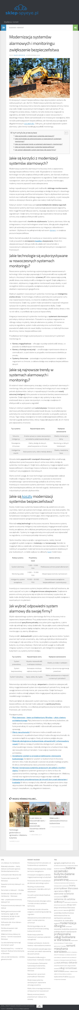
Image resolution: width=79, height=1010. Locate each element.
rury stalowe (67, 955)
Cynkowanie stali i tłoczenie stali (11, 875)
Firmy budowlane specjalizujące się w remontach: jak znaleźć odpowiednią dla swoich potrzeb (39, 951)
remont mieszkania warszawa (64, 948)
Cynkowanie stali (58, 896)
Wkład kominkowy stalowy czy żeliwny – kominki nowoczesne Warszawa (11, 936)
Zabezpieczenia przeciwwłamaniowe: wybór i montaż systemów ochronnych (39, 920)
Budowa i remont (16, 28)
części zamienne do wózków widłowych (64, 899)
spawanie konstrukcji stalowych (69, 957)
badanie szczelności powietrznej (64, 877)
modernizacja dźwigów (65, 924)
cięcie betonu (59, 891)
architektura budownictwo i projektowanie (64, 865)
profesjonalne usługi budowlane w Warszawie (64, 937)
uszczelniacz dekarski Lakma (60, 965)
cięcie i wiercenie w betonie (64, 892)
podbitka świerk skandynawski (65, 932)
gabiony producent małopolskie (61, 910)
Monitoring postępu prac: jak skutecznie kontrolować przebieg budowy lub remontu (38, 928)
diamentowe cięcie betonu (60, 905)
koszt (49, 552)
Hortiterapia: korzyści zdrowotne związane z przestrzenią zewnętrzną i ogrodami (39, 911)
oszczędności (29, 124)
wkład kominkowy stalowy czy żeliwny (63, 974)
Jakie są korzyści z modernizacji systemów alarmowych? (34, 136)
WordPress (10, 1008)
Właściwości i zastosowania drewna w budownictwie (58, 820)
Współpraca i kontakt (11, 22)
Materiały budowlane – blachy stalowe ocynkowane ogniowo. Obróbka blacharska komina (11, 868)
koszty (27, 496)
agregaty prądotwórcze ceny (64, 863)
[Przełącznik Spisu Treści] (65, 133)
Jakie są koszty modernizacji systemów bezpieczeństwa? (34, 147)
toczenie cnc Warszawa (59, 960)
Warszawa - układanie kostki (70, 971)
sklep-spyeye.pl (19, 55)
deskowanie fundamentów (71, 902)
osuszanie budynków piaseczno (65, 929)
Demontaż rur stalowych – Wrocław (12, 890)
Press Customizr (24, 1008)
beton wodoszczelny (64, 886)
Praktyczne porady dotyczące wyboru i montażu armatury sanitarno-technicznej (39, 903)
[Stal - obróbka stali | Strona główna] (21, 9)
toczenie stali (68, 960)
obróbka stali (69, 926)
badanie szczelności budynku (64, 871)
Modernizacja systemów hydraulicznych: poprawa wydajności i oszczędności (39, 937)
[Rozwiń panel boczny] (3, 28)
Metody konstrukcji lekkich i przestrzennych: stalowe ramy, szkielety (37, 997)
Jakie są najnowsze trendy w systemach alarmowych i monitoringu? (38, 144)
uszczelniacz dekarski (66, 962)
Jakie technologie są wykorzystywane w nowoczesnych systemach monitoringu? (38, 140)
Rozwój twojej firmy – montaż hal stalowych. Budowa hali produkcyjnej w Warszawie (12, 951)
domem (53, 230)
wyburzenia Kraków (61, 977)
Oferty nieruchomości (21, 732)
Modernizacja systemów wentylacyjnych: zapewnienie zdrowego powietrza (36, 982)
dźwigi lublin (71, 905)
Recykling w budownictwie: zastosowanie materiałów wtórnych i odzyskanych (39, 889)
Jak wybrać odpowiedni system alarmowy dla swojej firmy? (35, 150)
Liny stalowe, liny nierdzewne (10, 863)
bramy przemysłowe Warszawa (66, 887)
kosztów (38, 241)
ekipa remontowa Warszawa (64, 908)
